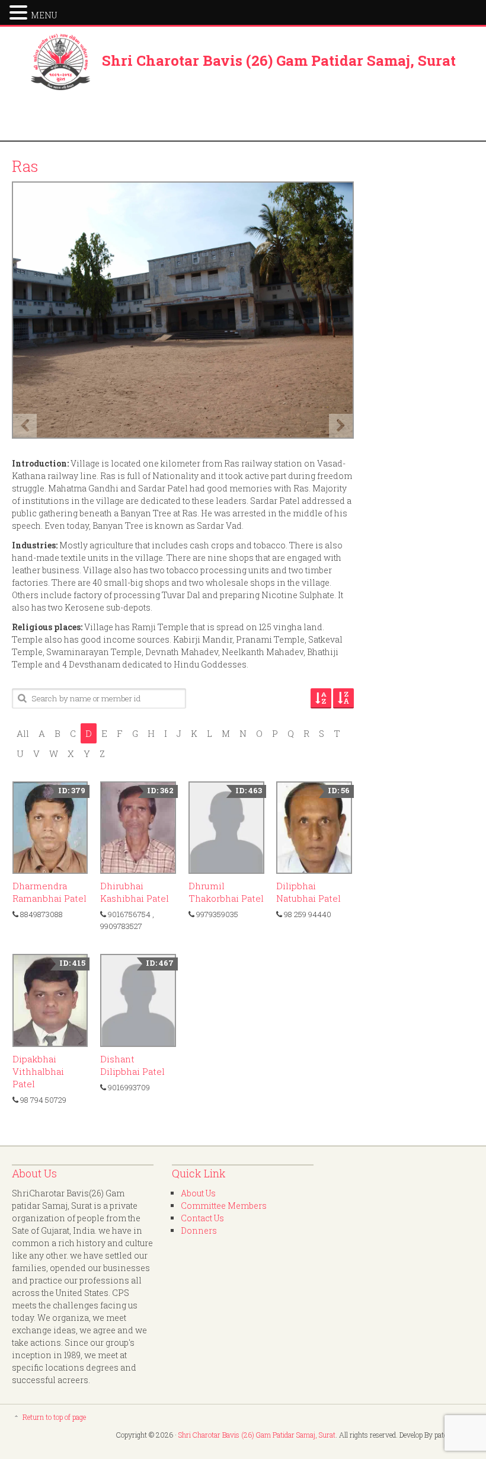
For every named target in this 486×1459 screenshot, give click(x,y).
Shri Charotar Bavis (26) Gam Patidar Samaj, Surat (279, 60)
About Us (198, 1193)
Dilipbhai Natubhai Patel (308, 892)
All (23, 733)
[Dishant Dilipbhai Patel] (138, 1000)
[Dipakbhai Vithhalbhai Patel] (50, 1000)
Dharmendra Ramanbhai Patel (49, 892)
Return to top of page (54, 1417)
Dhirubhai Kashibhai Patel (134, 892)
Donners (199, 1230)
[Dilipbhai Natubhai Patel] (314, 827)
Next (341, 426)
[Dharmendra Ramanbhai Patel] (50, 827)
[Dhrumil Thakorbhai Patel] (226, 827)
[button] (20, 11)
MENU (44, 15)
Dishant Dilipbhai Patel (132, 1065)
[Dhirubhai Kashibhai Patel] (138, 827)
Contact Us (202, 1218)
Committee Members (224, 1205)
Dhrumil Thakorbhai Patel (226, 892)
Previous (25, 426)
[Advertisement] (243, 117)
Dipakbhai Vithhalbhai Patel (38, 1071)
